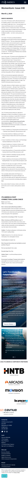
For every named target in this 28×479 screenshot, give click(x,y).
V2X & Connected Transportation (9, 459)
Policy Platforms (5, 440)
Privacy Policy (17, 472)
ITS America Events (5, 466)
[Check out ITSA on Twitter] (2, 431)
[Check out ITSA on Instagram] (7, 431)
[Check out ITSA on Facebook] (4, 431)
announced (3, 39)
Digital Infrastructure (6, 457)
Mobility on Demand (5, 455)
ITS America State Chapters (7, 444)
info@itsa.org (4, 427)
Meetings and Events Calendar (8, 464)
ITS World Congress (12, 49)
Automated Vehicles (6, 453)
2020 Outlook (21, 65)
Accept (4, 475)
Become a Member (8, 324)
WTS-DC (3, 80)
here (2, 180)
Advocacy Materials (5, 437)
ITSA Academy (4, 439)
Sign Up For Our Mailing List (7, 446)
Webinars (3, 442)
